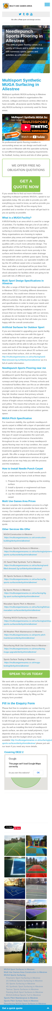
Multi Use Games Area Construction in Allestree (25, 972)
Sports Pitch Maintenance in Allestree (21, 998)
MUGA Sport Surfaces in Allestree (19, 969)
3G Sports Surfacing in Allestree (20, 983)
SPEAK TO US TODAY (26, 674)
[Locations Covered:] (3, 4)
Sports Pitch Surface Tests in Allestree (21, 1001)
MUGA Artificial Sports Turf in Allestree (23, 995)
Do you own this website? (19, 773)
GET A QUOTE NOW (26, 184)
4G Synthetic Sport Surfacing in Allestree (24, 986)
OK (38, 773)
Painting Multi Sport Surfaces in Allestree (24, 992)
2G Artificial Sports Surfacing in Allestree (24, 981)
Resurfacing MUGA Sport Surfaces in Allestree (25, 1003)
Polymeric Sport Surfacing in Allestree (23, 978)
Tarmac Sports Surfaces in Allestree (22, 989)
